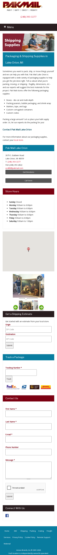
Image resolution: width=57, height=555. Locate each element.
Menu (10, 27)
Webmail (7, 544)
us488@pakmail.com (14, 168)
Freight (49, 531)
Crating (41, 531)
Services (7, 537)
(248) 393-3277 (28, 16)
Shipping (23, 531)
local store (18, 140)
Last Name (11, 421)
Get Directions (28, 172)
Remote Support (43, 537)
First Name (11, 409)
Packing (33, 531)
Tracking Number (13, 367)
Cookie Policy (30, 537)
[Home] (23, 11)
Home (7, 531)
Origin (7, 324)
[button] (28, 249)
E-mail (8, 434)
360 (15, 531)
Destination (10, 334)
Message (10, 460)
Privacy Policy (17, 537)
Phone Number (12, 447)
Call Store (28, 180)
